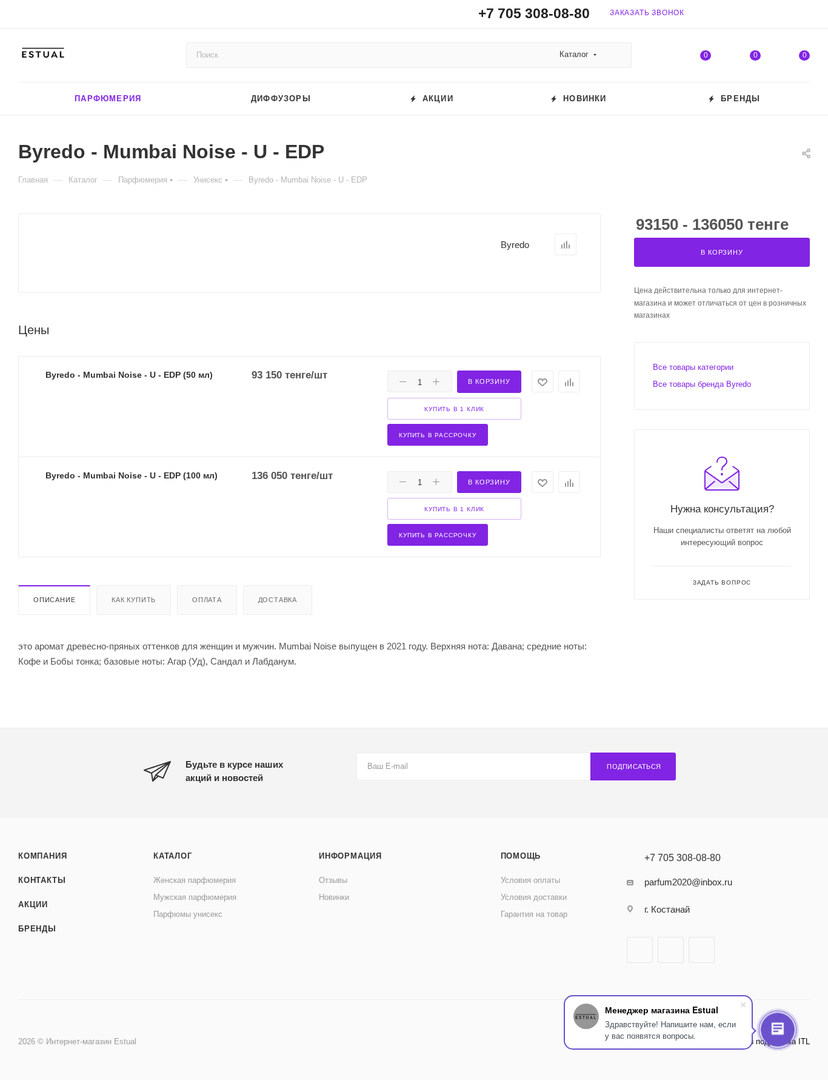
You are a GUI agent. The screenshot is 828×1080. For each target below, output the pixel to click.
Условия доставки (534, 897)
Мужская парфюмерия (194, 897)
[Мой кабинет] (804, 16)
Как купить (134, 599)
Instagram (671, 950)
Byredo (515, 245)
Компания (42, 855)
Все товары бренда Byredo (702, 384)
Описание (54, 599)
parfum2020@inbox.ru (688, 882)
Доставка (277, 599)
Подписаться (634, 766)
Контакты (41, 880)
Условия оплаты (530, 880)
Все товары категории (693, 367)
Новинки (334, 897)
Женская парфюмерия (194, 880)
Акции (33, 904)
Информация (350, 855)
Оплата (207, 599)
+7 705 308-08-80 (534, 13)
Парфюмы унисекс (187, 914)
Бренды (37, 928)
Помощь (521, 855)
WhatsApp (702, 950)
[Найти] (617, 55)
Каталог (172, 855)
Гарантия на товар (534, 914)
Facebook (640, 950)
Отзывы (333, 880)
